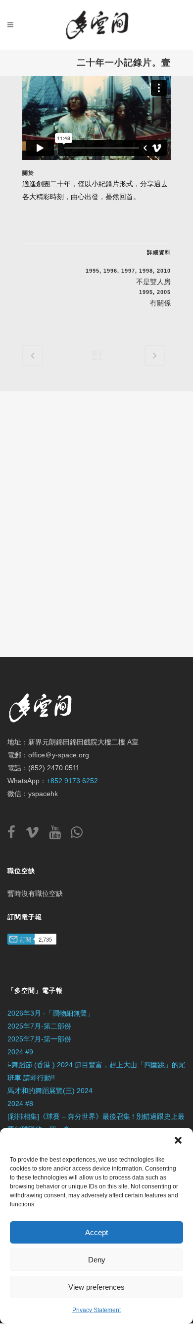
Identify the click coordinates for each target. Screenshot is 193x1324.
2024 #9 (20, 1052)
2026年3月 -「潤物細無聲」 (50, 1013)
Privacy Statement (96, 1310)
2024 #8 (20, 1103)
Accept (96, 1232)
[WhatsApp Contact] (77, 835)
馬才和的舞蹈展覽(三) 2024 (50, 1091)
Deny (96, 1259)
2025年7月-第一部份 (39, 1039)
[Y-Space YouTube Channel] (59, 835)
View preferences (96, 1287)
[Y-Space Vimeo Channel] (36, 835)
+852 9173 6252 (72, 781)
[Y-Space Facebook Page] (15, 835)
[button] (178, 1140)
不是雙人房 (153, 282)
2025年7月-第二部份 (39, 1026)
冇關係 (160, 303)
